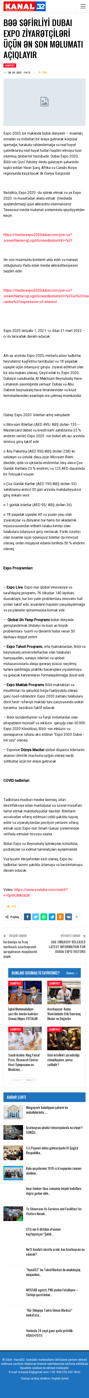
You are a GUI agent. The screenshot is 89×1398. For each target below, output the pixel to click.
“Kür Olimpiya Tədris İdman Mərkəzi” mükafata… (49, 1312)
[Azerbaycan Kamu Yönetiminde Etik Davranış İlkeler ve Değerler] (64, 992)
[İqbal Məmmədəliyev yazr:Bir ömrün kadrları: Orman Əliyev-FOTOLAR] (25, 992)
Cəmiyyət (10, 65)
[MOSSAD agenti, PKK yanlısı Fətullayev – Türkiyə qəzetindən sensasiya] (13, 1294)
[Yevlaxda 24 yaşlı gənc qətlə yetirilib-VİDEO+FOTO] (13, 1335)
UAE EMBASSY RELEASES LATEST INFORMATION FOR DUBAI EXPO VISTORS (67, 946)
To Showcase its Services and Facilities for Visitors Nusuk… (54, 1211)
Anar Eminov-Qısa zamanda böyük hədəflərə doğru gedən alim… (53, 1191)
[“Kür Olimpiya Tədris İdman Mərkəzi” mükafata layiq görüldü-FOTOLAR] (13, 1315)
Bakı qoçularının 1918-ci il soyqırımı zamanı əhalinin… (53, 1170)
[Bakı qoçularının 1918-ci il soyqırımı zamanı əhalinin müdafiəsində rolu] (13, 1173)
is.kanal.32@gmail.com (33, 1372)
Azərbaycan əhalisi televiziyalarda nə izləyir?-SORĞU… (55, 1130)
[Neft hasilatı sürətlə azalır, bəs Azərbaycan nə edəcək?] (13, 1254)
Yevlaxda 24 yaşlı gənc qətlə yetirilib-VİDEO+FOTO (50, 1333)
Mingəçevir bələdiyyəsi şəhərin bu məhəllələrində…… (47, 1110)
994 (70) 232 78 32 (68, 1372)
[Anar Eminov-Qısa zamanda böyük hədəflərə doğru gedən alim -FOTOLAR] (13, 1193)
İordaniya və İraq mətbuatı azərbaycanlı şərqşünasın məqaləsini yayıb (20, 949)
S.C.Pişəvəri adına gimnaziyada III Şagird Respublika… (52, 1150)
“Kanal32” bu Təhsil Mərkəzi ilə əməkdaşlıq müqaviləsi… (53, 1272)
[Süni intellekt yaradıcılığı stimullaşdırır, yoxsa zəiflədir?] (64, 1038)
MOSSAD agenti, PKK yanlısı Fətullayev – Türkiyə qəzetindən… (52, 1292)
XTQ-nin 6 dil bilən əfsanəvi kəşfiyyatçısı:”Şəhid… (43, 1231)
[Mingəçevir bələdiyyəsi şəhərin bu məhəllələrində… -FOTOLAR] (13, 1112)
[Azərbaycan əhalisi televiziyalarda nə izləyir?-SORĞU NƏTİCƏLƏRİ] (13, 1132)
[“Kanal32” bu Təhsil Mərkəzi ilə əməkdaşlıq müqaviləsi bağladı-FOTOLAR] (13, 1274)
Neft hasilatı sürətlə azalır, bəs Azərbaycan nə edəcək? (55, 1252)
